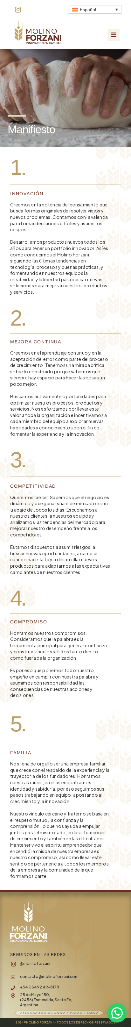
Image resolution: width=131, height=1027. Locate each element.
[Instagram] (18, 9)
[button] (114, 35)
